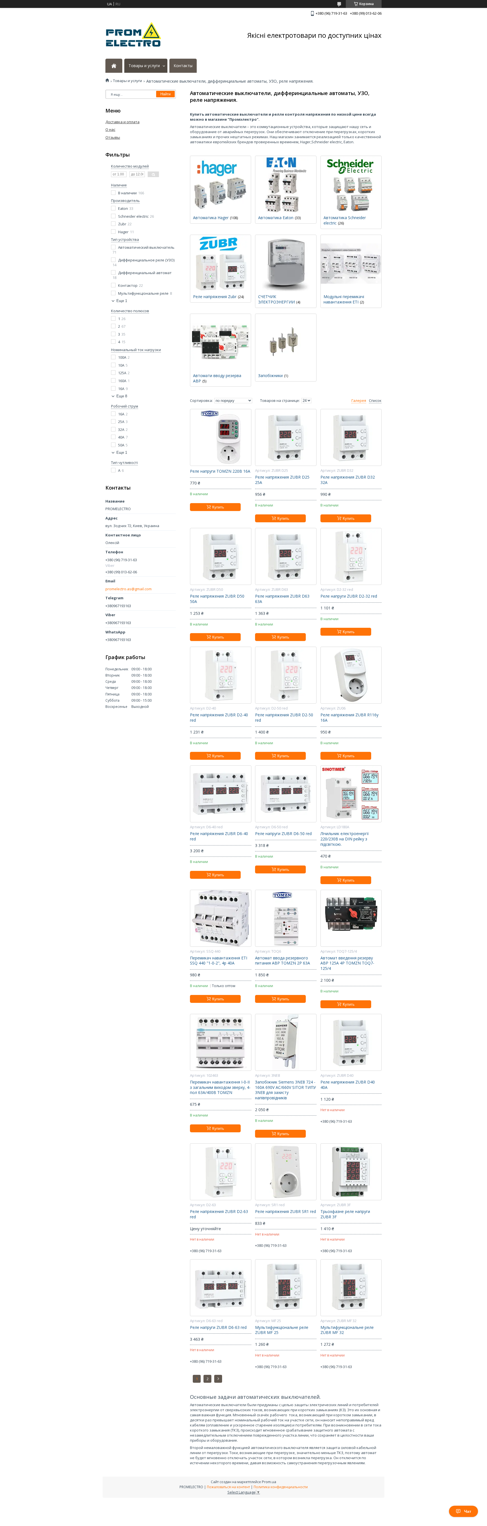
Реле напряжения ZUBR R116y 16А (349, 717)
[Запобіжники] (285, 342)
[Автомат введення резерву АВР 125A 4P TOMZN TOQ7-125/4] (351, 918)
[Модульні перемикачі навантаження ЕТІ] (351, 263)
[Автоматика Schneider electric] (351, 184)
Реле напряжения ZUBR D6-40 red (219, 836)
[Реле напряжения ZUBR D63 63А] (285, 556)
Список (375, 400)
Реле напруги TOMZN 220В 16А (220, 471)
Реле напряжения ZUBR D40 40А (347, 1085)
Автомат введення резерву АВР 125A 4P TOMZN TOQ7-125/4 (347, 963)
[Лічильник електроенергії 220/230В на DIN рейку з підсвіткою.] (351, 793)
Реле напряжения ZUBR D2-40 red (219, 717)
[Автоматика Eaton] (285, 184)
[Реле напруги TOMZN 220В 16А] (220, 437)
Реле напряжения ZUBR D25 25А (282, 480)
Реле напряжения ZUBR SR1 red (285, 1211)
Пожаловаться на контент (228, 1487)
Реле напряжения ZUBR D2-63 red (219, 1214)
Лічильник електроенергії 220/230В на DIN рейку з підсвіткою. (344, 839)
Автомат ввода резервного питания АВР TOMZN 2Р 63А (282, 960)
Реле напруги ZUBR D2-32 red (348, 596)
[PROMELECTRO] (133, 35)
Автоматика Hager (211, 217)
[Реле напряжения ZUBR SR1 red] (285, 1171)
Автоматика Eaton (275, 217)
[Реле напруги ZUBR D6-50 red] (285, 793)
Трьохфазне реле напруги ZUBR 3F (345, 1214)
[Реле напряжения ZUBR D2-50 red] (285, 675)
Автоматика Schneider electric (345, 220)
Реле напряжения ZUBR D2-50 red (284, 717)
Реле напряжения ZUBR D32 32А (347, 480)
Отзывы (112, 137)
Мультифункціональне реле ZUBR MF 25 (281, 1330)
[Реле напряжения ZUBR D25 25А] (285, 437)
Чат (467, 1511)
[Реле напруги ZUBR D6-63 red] (220, 1287)
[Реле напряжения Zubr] (220, 263)
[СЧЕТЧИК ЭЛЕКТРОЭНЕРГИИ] (285, 263)
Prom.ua (269, 1481)
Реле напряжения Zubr (214, 296)
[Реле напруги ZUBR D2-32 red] (351, 556)
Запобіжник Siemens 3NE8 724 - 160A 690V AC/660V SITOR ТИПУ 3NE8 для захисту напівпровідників (285, 1090)
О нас (110, 129)
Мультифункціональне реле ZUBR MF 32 (347, 1330)
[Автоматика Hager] (220, 184)
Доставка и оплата (122, 121)
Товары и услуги (144, 65)
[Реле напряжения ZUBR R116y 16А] (351, 675)
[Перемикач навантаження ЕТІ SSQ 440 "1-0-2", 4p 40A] (220, 918)
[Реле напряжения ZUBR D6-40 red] (220, 793)
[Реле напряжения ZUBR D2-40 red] (220, 675)
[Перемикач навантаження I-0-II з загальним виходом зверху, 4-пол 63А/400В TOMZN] (220, 1042)
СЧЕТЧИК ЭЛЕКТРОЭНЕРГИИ (276, 299)
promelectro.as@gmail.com (128, 589)
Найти (165, 94)
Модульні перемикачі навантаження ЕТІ (344, 299)
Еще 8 (121, 396)
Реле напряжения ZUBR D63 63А (282, 599)
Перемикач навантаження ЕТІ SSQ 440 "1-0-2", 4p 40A (218, 960)
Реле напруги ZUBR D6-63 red (218, 1327)
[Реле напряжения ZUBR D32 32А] (351, 437)
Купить (218, 507)
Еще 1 (121, 301)
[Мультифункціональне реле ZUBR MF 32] (351, 1287)
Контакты (183, 65)
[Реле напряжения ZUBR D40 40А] (351, 1042)
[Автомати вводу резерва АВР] (220, 342)
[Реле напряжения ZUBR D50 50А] (220, 556)
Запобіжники (270, 375)
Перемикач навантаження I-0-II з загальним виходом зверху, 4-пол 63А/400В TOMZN (220, 1087)
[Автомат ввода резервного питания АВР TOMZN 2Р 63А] (285, 918)
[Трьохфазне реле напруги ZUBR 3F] (351, 1171)
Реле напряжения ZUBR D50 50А (217, 599)
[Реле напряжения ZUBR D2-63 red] (220, 1171)
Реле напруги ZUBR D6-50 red (283, 833)
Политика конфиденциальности (281, 1487)
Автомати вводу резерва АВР (217, 378)
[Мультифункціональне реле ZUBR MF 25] (285, 1287)
